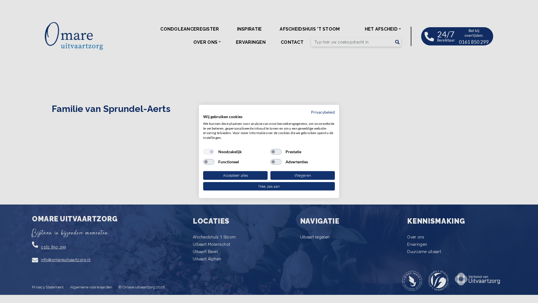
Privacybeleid (323, 112)
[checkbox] (208, 152)
